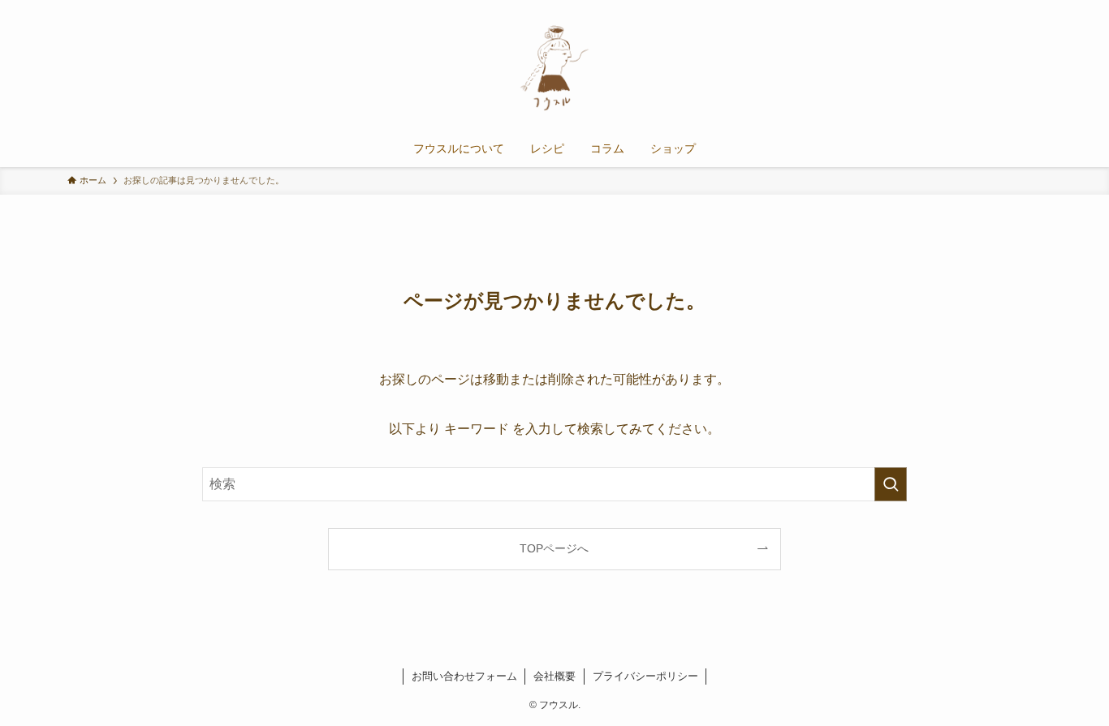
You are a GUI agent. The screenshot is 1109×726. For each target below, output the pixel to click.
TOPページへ (554, 548)
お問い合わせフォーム (464, 676)
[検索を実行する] (890, 484)
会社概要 (554, 676)
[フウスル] (554, 68)
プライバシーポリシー (645, 676)
